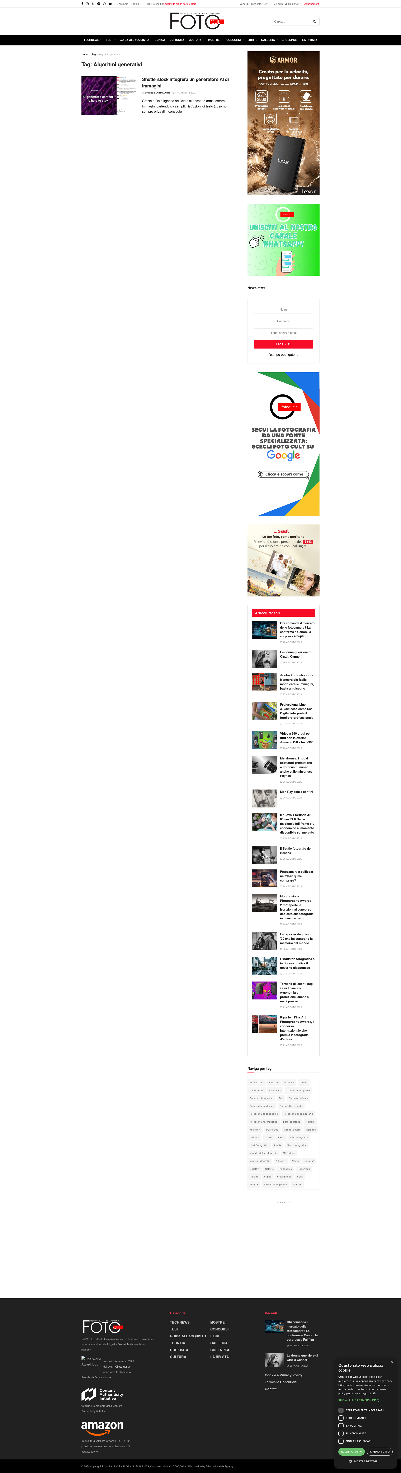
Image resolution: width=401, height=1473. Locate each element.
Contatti (135, 3)
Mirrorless (289, 1153)
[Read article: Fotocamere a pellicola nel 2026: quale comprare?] (264, 878)
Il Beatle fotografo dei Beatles (295, 850)
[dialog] (365, 1413)
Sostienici (123, 1344)
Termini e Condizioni (281, 1382)
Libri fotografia (299, 1137)
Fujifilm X (255, 1129)
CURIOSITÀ (177, 40)
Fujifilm (310, 1121)
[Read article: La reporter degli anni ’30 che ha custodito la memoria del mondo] (264, 941)
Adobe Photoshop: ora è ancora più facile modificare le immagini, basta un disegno (297, 682)
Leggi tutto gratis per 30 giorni (180, 3)
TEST (109, 40)
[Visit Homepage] (176, 21)
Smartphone (284, 1176)
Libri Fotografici (259, 1145)
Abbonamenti (312, 3)
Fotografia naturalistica (264, 1121)
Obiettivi (255, 1168)
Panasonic (285, 1168)
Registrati (293, 3)
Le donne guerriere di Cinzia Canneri (295, 654)
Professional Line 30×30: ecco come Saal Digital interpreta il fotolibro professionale (296, 711)
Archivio (289, 1082)
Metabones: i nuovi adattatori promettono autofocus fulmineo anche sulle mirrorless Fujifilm (296, 767)
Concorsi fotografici (261, 1098)
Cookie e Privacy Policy (283, 1375)
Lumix (277, 1145)
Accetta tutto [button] (351, 1451)
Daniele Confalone (157, 92)
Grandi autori (292, 1129)
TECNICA (159, 40)
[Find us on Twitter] (92, 4)
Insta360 (311, 1129)
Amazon (274, 1082)
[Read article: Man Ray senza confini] (264, 798)
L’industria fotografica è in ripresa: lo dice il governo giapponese (297, 963)
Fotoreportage (291, 1121)
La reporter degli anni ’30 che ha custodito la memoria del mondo (296, 938)
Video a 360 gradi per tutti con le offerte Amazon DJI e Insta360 (296, 737)
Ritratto (254, 1176)
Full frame (272, 1129)
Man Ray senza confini (296, 791)
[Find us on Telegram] (98, 4)
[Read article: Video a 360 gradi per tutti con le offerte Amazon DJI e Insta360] (264, 740)
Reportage (304, 1168)
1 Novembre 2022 (184, 92)
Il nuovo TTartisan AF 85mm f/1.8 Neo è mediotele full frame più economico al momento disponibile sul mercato (297, 823)
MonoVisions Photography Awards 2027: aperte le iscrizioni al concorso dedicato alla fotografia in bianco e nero (296, 907)
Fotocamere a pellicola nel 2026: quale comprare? (296, 876)
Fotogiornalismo (298, 1098)
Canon (303, 1082)
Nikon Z (309, 1160)
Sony (300, 1176)
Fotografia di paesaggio (264, 1113)
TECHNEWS (91, 40)
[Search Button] (315, 21)
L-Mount (254, 1137)
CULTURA (195, 40)
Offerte (269, 1168)
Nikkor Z (281, 1160)
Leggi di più (369, 1393)
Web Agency (226, 1466)
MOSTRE (214, 40)
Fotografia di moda (291, 1106)
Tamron (297, 1184)
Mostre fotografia (260, 1160)
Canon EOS (257, 1090)
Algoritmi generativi (110, 54)
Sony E (254, 1184)
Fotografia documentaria (298, 1113)
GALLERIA (268, 40)
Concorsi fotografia (298, 1090)
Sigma (268, 1176)
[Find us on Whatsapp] (104, 4)
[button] (365, 1400)
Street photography (275, 1184)
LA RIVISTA (219, 1356)
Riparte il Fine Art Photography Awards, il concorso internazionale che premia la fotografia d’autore (297, 1028)
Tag (94, 54)
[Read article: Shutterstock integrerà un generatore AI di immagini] (108, 95)
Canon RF (275, 1090)
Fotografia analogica (262, 1106)
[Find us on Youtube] (110, 4)
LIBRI (251, 40)
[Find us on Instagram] (87, 4)
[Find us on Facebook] (82, 4)
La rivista (309, 40)
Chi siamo (122, 3)
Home (84, 54)
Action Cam (256, 1082)
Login (279, 3)
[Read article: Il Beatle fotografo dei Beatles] (264, 855)
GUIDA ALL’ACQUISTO (134, 40)
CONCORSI (233, 40)
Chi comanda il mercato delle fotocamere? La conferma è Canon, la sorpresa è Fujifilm (297, 629)
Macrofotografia (296, 1145)
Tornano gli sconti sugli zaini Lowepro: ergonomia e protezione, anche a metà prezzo (297, 992)
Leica (281, 1137)
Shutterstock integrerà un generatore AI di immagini (185, 82)
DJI (281, 1098)
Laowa (269, 1137)
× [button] (392, 1362)
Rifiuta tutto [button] (380, 1451)
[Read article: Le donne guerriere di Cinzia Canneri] (264, 659)
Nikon (295, 1160)
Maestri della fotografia (263, 1153)
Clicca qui (121, 1366)
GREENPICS (290, 40)
